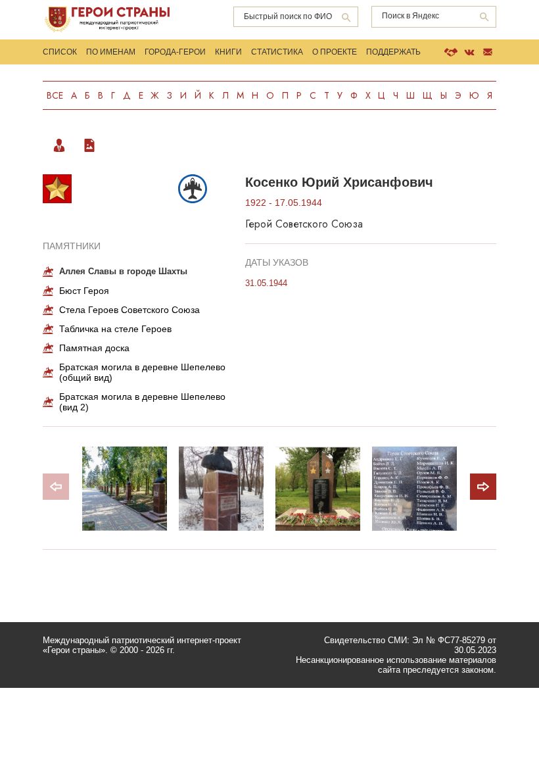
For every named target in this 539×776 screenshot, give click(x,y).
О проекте (334, 52)
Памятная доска (94, 348)
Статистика (277, 52)
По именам (110, 52)
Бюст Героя (84, 290)
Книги (228, 52)
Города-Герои (175, 52)
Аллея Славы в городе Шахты (123, 271)
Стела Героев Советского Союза (129, 309)
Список (60, 52)
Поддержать (393, 52)
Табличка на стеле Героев (115, 329)
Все (55, 95)
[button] (483, 486)
